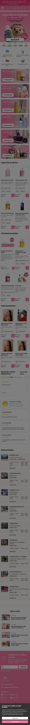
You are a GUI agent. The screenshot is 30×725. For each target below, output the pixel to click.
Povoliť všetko (15, 721)
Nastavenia (15, 718)
